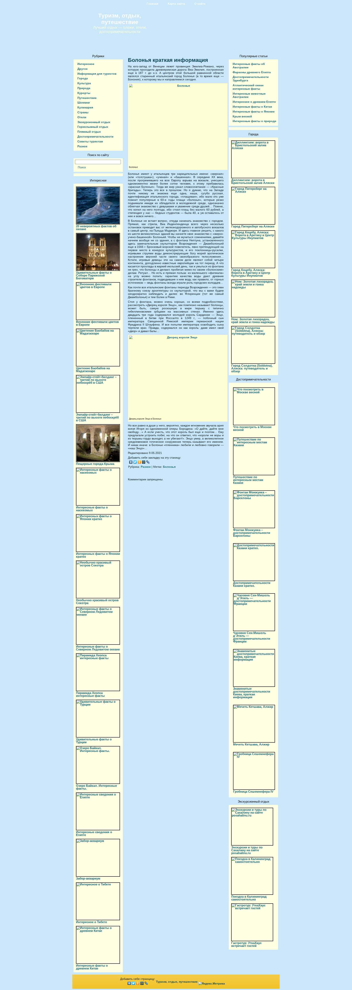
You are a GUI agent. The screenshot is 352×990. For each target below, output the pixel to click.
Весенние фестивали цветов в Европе (97, 323)
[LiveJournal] (148, 462)
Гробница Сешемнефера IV (253, 791)
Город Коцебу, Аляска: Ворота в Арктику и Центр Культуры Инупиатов (250, 272)
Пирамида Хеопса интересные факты (90, 694)
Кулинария (85, 107)
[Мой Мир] (144, 462)
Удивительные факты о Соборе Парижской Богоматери (94, 275)
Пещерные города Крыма (95, 463)
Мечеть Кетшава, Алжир (251, 744)
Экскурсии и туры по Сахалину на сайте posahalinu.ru (247, 850)
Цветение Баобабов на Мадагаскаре (93, 369)
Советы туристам (90, 141)
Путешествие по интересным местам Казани (248, 479)
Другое (82, 68)
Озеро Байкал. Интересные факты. (96, 787)
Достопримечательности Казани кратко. (251, 584)
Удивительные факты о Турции (94, 741)
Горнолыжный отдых (92, 126)
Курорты (83, 93)
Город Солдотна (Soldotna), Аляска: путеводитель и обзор (252, 368)
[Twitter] (135, 462)
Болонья (169, 466)
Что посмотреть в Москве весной (252, 428)
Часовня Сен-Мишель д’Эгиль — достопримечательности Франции (251, 637)
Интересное (85, 64)
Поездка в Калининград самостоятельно (249, 898)
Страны (82, 112)
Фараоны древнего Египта (252, 72)
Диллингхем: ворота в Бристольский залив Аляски (252, 181)
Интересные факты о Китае (252, 106)
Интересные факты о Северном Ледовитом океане (98, 648)
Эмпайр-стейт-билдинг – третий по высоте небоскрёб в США (97, 417)
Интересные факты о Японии (254, 111)
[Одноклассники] (139, 462)
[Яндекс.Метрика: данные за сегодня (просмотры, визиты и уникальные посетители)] (211, 983)
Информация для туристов (97, 73)
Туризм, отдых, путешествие (119, 18)
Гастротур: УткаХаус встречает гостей (246, 944)
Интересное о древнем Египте (254, 101)
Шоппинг (83, 102)
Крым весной (242, 116)
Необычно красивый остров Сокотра (97, 601)
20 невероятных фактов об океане (96, 227)
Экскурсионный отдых (93, 122)
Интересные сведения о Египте (94, 833)
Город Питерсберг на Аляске (252, 226)
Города (82, 78)
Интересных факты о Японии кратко (98, 555)
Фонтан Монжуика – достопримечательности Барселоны (251, 532)
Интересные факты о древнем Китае (92, 967)
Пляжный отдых (89, 131)
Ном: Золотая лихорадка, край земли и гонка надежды (253, 320)
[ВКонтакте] (131, 462)
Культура (84, 83)
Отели (81, 117)
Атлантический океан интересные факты (248, 87)
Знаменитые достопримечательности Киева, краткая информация (251, 693)
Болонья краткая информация (168, 60)
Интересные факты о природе (254, 121)
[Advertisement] (176, 520)
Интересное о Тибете (91, 922)
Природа (83, 88)
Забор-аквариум (88, 878)
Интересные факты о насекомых (92, 509)
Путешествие (87, 97)
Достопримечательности (95, 136)
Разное (82, 146)
